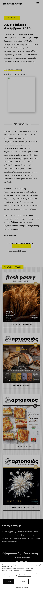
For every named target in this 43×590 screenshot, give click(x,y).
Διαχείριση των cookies (22, 587)
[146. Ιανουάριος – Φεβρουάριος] (21, 480)
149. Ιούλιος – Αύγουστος (21, 325)
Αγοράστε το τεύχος (13, 70)
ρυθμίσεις (30, 570)
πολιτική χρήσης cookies (24, 576)
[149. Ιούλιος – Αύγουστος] (21, 297)
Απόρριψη (22, 581)
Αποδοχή (8, 581)
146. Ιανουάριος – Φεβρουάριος (21, 507)
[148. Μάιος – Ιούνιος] (21, 358)
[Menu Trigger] (38, 4)
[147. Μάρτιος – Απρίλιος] (21, 419)
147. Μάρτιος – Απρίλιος (21, 447)
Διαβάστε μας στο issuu (15, 74)
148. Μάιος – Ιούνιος (21, 386)
